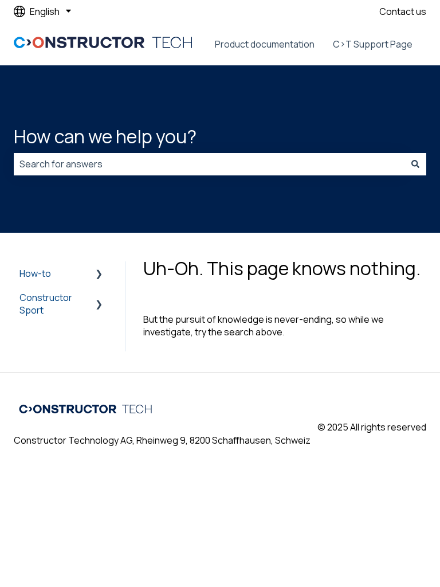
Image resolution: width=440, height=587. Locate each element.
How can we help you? (105, 136)
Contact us (402, 11)
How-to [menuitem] (35, 273)
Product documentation (265, 44)
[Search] (415, 164)
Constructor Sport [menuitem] (45, 303)
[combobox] (209, 164)
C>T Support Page (372, 44)
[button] (99, 274)
